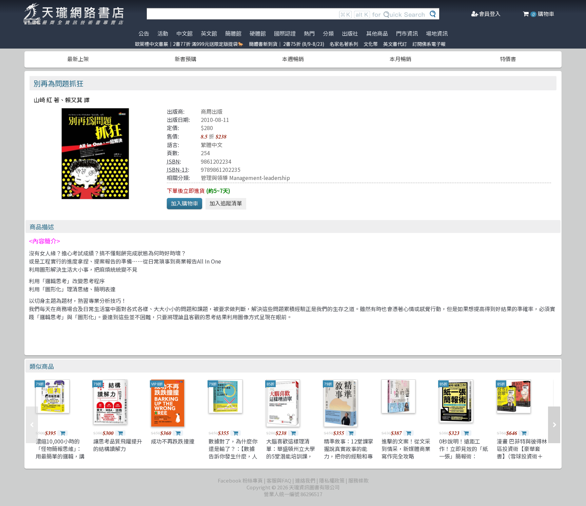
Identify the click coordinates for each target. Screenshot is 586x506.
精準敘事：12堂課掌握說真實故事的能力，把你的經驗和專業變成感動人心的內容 (348, 456)
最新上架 (78, 59)
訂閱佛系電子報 (429, 43)
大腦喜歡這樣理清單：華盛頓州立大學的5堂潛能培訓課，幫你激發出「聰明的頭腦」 (290, 456)
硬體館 (258, 33)
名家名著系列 (344, 43)
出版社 (350, 33)
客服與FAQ (279, 480)
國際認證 (285, 33)
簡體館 (233, 33)
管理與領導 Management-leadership (245, 178)
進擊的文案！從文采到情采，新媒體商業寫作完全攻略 (406, 448)
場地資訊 (437, 33)
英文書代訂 (395, 43)
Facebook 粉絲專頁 (240, 480)
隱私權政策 (332, 480)
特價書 (508, 59)
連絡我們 (305, 480)
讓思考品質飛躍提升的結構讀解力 (117, 445)
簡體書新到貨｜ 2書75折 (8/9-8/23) (286, 43)
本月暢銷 (400, 59)
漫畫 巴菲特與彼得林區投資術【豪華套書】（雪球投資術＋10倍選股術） (522, 452)
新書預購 (185, 59)
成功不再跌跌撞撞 (172, 441)
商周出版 (211, 111)
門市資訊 (407, 33)
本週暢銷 (293, 59)
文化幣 (371, 43)
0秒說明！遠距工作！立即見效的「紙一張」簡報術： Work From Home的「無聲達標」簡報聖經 (464, 460)
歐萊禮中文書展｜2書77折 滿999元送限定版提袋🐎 (189, 43)
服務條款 (358, 480)
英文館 (209, 33)
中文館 (184, 33)
